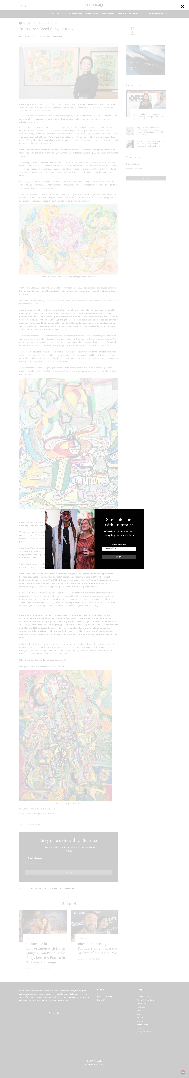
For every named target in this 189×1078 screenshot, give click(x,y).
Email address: (119, 544)
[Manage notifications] (183, 1072)
